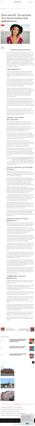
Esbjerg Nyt (17, 1)
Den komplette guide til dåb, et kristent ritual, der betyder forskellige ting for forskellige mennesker (18, 340)
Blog (8, 12)
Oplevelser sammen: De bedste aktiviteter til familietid (10, 415)
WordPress (13, 421)
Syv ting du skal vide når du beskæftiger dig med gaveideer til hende (18, 354)
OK (27, 423)
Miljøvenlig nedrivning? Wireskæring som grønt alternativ (10, 411)
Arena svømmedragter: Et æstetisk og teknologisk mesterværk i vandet (17, 347)
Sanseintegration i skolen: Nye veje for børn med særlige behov (11, 407)
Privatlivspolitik (17, 421)
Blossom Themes (3, 421)
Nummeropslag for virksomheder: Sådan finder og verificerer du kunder (13, 409)
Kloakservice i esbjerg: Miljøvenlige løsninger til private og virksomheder (13, 413)
